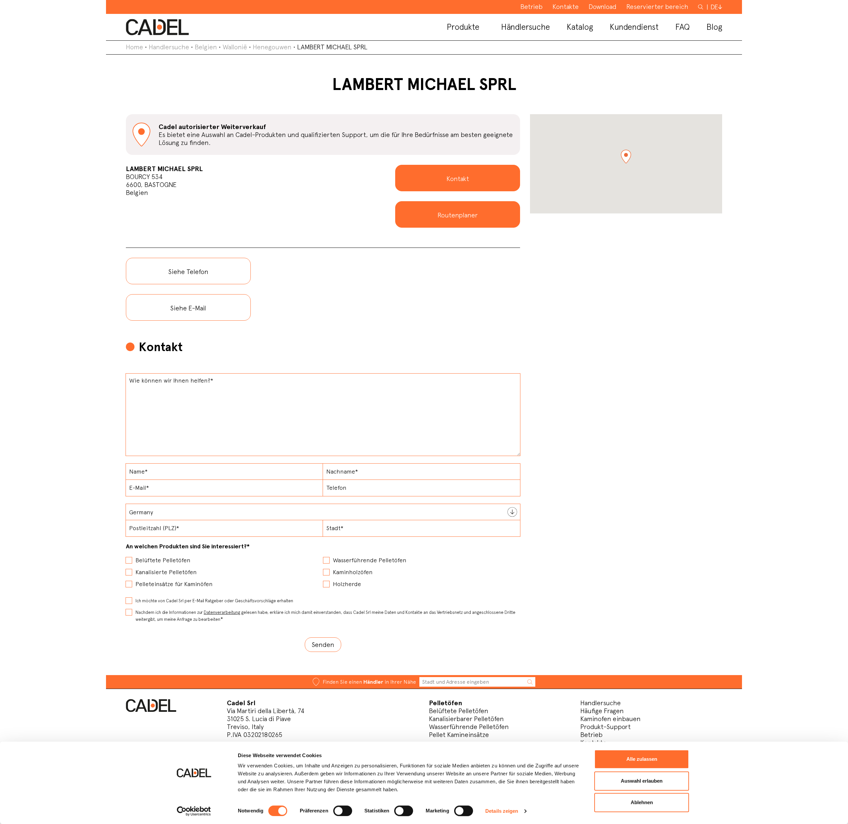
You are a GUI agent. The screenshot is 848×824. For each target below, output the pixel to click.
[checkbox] (323, 570)
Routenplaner (458, 215)
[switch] (342, 810)
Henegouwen (272, 47)
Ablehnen (642, 802)
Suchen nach (701, 10)
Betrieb (591, 735)
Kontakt (458, 179)
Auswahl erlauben (641, 781)
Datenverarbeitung (222, 612)
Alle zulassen (641, 759)
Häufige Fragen (602, 711)
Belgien (206, 47)
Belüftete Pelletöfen (458, 711)
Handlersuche (169, 47)
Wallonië (235, 47)
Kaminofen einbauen (610, 719)
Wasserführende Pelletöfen (469, 727)
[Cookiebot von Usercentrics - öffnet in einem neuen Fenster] (194, 811)
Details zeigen (501, 811)
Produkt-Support (605, 727)
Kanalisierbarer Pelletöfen (466, 719)
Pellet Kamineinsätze (459, 735)
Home (134, 47)
